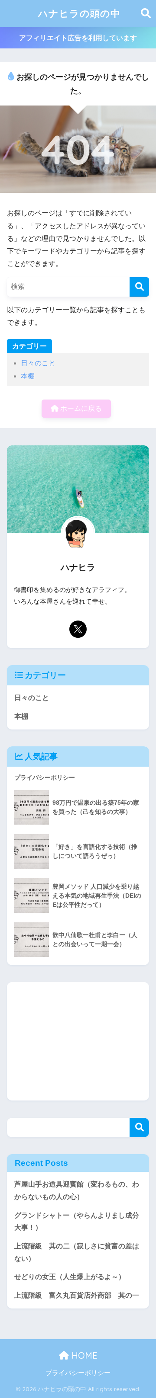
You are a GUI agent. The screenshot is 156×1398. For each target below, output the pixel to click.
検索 (139, 1127)
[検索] (139, 287)
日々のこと (38, 363)
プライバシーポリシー (78, 1372)
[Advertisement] (78, 1041)
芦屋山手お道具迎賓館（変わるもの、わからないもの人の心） (76, 1190)
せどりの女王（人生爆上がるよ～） (69, 1276)
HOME (83, 1355)
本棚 (28, 376)
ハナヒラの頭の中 (79, 13)
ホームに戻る (80, 408)
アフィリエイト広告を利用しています (78, 38)
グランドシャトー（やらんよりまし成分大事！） (76, 1222)
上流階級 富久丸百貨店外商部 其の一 (76, 1295)
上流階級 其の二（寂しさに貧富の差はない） (76, 1252)
